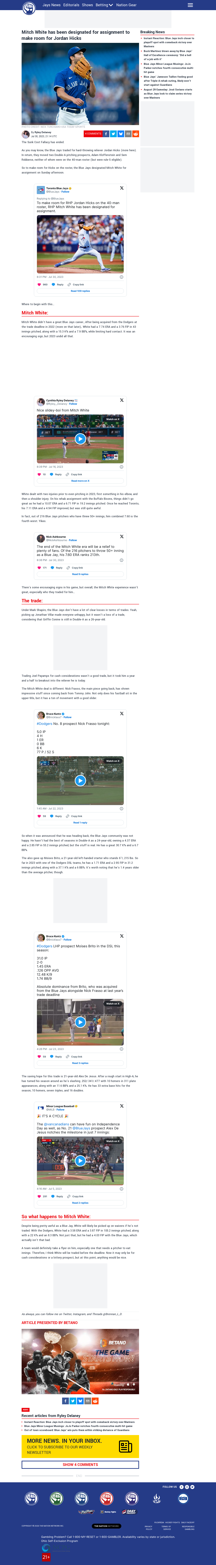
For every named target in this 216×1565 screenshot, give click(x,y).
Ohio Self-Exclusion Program (59, 1541)
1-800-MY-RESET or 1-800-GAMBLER (97, 1537)
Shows (87, 5)
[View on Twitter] (122, 190)
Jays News (52, 5)
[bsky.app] (120, 133)
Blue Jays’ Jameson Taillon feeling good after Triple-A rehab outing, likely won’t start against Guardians (168, 81)
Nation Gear (126, 5)
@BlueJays (81, 1128)
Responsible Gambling (188, 1528)
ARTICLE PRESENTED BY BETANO (50, 1323)
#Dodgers (44, 724)
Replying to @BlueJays (50, 198)
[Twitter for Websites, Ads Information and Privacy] (121, 277)
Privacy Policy (148, 1528)
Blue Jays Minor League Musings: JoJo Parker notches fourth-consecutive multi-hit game (169, 68)
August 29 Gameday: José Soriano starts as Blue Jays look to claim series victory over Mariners (168, 94)
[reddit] (135, 133)
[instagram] (187, 1487)
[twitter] (113, 133)
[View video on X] (80, 439)
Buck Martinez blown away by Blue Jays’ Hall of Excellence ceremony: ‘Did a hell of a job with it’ (168, 55)
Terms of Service (166, 1528)
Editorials (71, 5)
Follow (65, 191)
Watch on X (112, 419)
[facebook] (106, 133)
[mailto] (128, 133)
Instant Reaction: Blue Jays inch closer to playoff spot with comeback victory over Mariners (169, 42)
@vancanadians (56, 1124)
